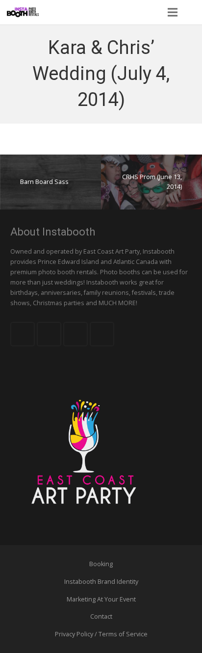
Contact (101, 616)
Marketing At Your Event (101, 599)
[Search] (192, 12)
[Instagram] (102, 334)
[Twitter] (49, 334)
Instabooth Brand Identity (101, 581)
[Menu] (172, 12)
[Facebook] (22, 334)
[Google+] (75, 334)
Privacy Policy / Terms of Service (101, 634)
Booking (101, 564)
